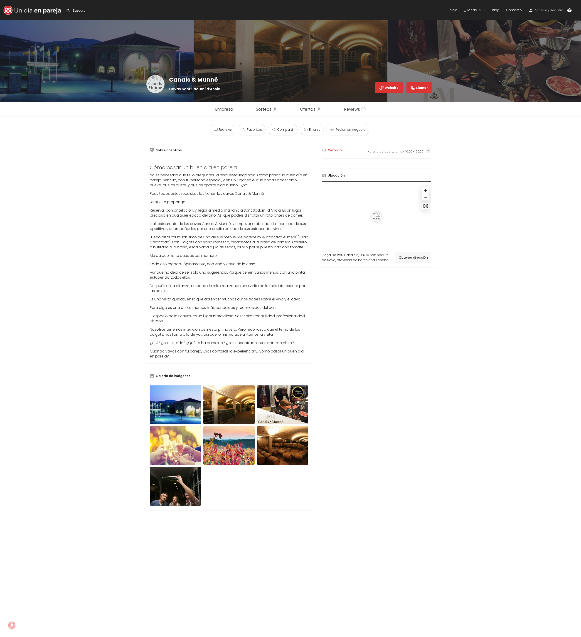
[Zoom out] (425, 197)
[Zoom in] (425, 190)
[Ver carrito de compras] (569, 10)
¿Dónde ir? (472, 10)
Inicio (453, 10)
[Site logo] (33, 9)
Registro (557, 10)
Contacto (514, 10)
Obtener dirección (413, 257)
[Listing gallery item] (175, 404)
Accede (541, 10)
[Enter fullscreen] (425, 206)
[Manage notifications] (11, 625)
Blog (495, 10)
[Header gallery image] (97, 51)
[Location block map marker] (376, 217)
